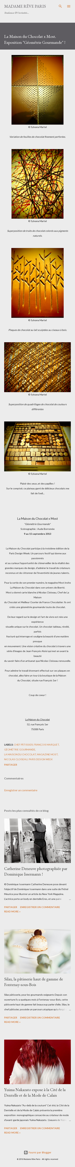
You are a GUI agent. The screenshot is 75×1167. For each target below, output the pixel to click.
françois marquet (46, 744)
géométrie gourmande (19, 749)
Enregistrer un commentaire (20, 790)
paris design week (41, 759)
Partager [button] (10, 764)
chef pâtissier (23, 744)
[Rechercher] (60, 6)
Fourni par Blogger (39, 1152)
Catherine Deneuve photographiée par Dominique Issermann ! (35, 871)
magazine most (47, 754)
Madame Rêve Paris (25, 6)
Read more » (12, 911)
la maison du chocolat (20, 754)
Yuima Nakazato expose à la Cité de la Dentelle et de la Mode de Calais (35, 1092)
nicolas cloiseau (16, 759)
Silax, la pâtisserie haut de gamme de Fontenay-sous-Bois (33, 981)
